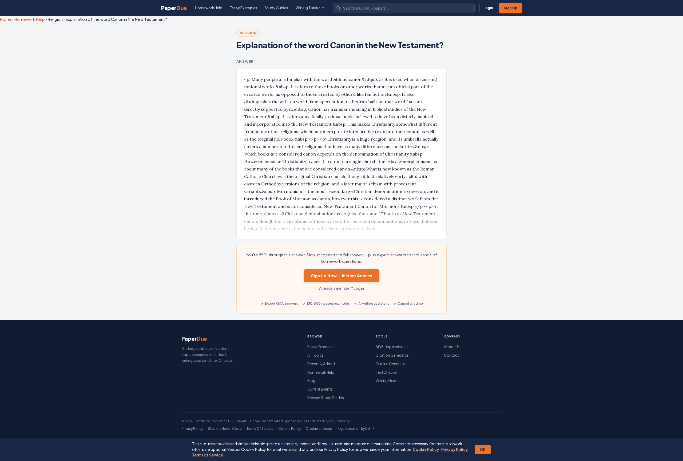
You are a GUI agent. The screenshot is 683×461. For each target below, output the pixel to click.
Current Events (320, 389)
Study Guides (276, 8)
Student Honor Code (225, 429)
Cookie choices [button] (319, 429)
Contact (451, 355)
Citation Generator (392, 355)
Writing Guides (388, 380)
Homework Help (208, 8)
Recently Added (321, 363)
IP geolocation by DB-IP (356, 429)
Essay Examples (243, 8)
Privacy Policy (454, 449)
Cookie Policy (426, 449)
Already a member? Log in (341, 288)
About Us (452, 346)
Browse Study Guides (325, 397)
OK (483, 449)
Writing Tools (307, 7)
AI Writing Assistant (392, 346)
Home (5, 19)
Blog (311, 380)
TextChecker (387, 372)
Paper (174, 7)
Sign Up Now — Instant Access (341, 275)
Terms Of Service (260, 429)
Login (488, 8)
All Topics (315, 355)
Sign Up (510, 8)
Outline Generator (391, 363)
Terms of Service (207, 454)
